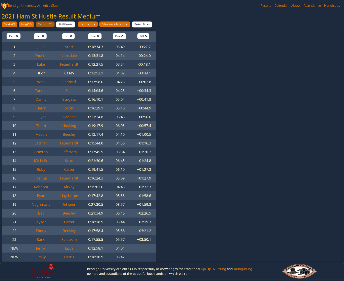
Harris (69, 257)
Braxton (41, 151)
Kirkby (69, 186)
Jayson (41, 222)
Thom (41, 125)
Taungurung (243, 269)
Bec (41, 213)
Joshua (41, 178)
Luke (41, 64)
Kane (41, 239)
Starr (69, 46)
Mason (41, 134)
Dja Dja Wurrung (213, 269)
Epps (69, 248)
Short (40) (9, 24)
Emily (41, 257)
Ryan (41, 195)
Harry (41, 108)
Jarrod (41, 248)
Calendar (281, 5)
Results (265, 5)
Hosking (69, 125)
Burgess (69, 99)
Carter (69, 169)
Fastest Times (142, 24)
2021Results (65, 24)
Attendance (312, 5)
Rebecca (41, 186)
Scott (69, 108)
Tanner (41, 90)
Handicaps (332, 5)
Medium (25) (45, 24)
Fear (69, 90)
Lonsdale (69, 55)
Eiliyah (41, 116)
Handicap (85, 24)
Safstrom (69, 151)
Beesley (69, 134)
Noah (41, 81)
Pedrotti (69, 81)
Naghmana (41, 204)
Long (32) (26, 24)
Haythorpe (69, 195)
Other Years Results (112, 24)
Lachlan (41, 143)
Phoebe (41, 55)
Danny (41, 99)
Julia (41, 46)
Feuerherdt (69, 64)
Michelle (41, 160)
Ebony (41, 230)
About (295, 5)
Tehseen (69, 204)
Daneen (69, 116)
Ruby (41, 169)
